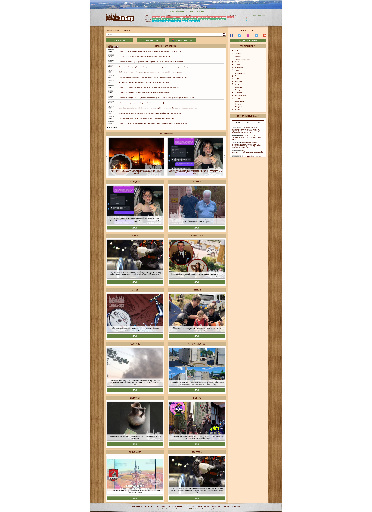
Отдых (237, 84)
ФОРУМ (168, 15)
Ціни (160, 21)
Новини (116, 30)
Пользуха (177, 21)
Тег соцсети (125, 30)
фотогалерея (175, 506)
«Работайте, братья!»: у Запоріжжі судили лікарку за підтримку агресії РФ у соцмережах (150, 72)
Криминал (238, 93)
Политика (238, 81)
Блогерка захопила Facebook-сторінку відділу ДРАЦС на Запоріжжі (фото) (144, 82)
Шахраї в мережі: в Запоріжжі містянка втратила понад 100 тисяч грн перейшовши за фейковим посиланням (157, 108)
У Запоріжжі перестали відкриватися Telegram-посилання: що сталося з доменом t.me (149, 51)
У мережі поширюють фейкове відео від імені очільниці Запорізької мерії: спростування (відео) (152, 77)
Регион (237, 70)
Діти (163, 17)
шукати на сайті (119, 40)
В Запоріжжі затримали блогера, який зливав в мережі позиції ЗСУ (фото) (144, 92)
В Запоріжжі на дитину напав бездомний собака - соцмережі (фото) (142, 103)
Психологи (192, 17)
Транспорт (193, 19)
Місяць (248, 122)
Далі (134, 227)
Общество (238, 87)
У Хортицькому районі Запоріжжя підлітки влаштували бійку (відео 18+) (144, 56)
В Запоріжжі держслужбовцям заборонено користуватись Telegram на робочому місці (149, 87)
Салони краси (221, 17)
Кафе (168, 17)
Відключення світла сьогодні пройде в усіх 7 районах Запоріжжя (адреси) (247, 151)
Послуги (230, 17)
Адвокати (156, 17)
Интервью (238, 107)
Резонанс (238, 53)
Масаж (174, 17)
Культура (238, 64)
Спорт (237, 79)
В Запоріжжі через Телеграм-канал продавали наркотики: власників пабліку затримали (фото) (152, 123)
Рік (259, 122)
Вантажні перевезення (206, 17)
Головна (109, 30)
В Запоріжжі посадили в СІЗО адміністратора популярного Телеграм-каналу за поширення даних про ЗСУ (156, 98)
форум (161, 506)
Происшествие (240, 73)
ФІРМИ (208, 15)
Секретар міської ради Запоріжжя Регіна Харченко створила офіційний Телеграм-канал (149, 113)
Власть (237, 62)
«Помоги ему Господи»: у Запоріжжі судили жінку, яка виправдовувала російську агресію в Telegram (154, 67)
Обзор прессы (239, 101)
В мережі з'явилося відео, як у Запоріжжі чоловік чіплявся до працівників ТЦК (146, 118)
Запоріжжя (157, 19)
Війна (155, 21)
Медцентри (183, 17)
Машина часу (194, 21)
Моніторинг (168, 21)
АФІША (188, 15)
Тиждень (237, 122)
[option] (136, 157)
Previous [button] (107, 156)
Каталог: (148, 17)
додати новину (248, 40)
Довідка (165, 19)
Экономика (239, 67)
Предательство (240, 95)
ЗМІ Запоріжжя (175, 19)
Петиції (185, 21)
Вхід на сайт (248, 30)
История (238, 104)
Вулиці (184, 19)
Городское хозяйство (242, 59)
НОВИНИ (148, 15)
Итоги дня (238, 90)
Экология (238, 110)
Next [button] (224, 156)
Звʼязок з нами (232, 506)
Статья (237, 98)
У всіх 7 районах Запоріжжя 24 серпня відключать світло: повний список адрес (248, 137)
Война (237, 50)
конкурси (203, 506)
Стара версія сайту (259, 15)
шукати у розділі (151, 40)
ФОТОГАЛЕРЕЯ (231, 15)
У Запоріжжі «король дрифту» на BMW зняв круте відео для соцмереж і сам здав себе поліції (151, 62)
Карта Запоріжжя (219, 19)
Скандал (238, 56)
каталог (190, 506)
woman (216, 506)
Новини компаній (205, 19)
